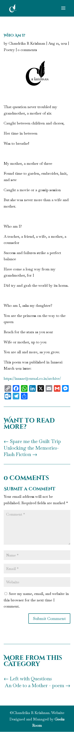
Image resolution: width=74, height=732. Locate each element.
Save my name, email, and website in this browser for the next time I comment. (36, 600)
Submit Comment (49, 618)
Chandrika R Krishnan (27, 43)
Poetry (9, 49)
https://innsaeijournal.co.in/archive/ (32, 378)
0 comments (27, 49)
